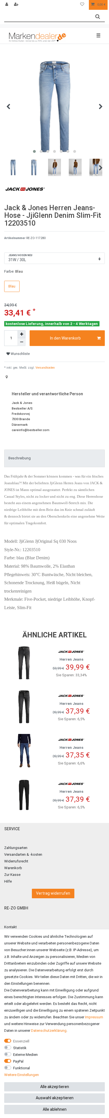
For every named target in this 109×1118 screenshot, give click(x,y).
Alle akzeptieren (54, 1086)
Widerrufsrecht (16, 861)
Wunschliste (20, 354)
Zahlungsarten (15, 848)
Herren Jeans (71, 659)
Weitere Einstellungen (21, 1075)
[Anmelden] (7, 5)
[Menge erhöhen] (21, 334)
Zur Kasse (12, 875)
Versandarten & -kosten (23, 854)
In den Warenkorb (65, 338)
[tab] (54, 458)
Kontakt (10, 927)
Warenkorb (13, 868)
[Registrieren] (17, 5)
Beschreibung (19, 458)
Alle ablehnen (55, 1109)
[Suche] (98, 17)
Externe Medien (25, 1054)
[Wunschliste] (82, 5)
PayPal (18, 1061)
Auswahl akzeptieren (55, 1098)
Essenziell (21, 1041)
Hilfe (8, 881)
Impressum (94, 1017)
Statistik (20, 1048)
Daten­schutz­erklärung (49, 1030)
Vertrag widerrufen (53, 893)
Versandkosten (45, 367)
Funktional (21, 1068)
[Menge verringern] (21, 342)
